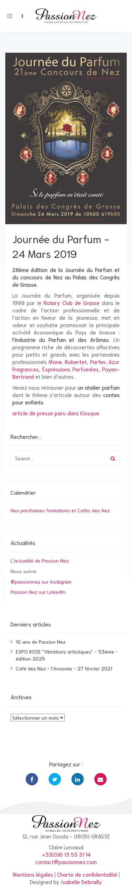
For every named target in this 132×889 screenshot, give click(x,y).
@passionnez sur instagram (41, 581)
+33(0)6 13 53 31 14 (66, 854)
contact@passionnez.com (66, 861)
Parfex (98, 361)
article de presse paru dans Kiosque (55, 412)
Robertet (76, 361)
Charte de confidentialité (87, 874)
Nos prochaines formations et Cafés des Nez (60, 510)
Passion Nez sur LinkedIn (38, 592)
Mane (55, 361)
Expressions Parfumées (70, 368)
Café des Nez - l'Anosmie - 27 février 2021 (64, 668)
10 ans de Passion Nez (40, 641)
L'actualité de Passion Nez (40, 560)
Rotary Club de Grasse (72, 302)
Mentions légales (33, 874)
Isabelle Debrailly (81, 881)
